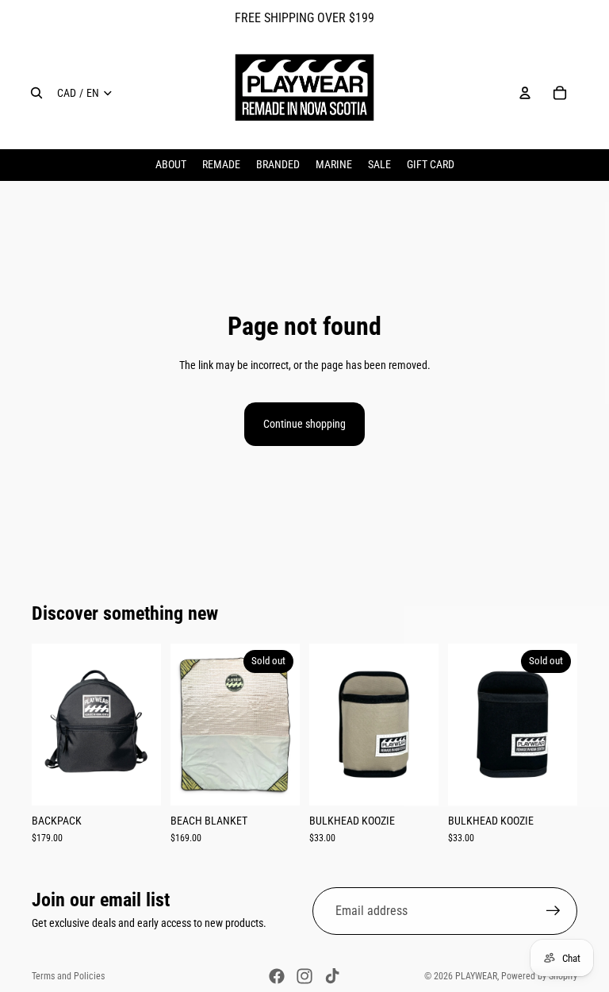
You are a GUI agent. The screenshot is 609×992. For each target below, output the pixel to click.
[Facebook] (276, 976)
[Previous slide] (49, 723)
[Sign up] (553, 911)
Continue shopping (304, 423)
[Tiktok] (332, 976)
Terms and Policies (68, 976)
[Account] (525, 92)
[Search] (36, 92)
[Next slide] (143, 723)
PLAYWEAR (476, 976)
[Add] (136, 781)
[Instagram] (304, 976)
